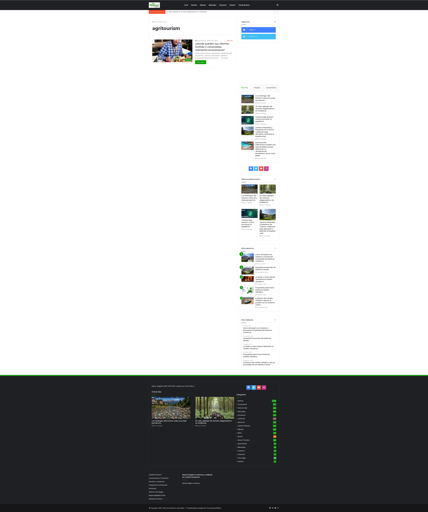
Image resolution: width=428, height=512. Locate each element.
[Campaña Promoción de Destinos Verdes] (247, 270)
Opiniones (241, 422)
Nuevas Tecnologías (156, 492)
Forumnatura (242, 404)
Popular (257, 88)
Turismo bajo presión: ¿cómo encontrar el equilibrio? (184, 12)
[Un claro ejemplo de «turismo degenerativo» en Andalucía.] (247, 109)
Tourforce (241, 451)
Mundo (240, 436)
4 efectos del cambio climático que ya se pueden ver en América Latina (265, 301)
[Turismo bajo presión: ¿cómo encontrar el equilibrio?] (247, 120)
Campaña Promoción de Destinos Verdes (265, 268)
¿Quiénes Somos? (155, 475)
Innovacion (242, 415)
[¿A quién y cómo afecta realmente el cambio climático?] (247, 279)
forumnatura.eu (201, 40)
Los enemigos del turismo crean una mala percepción (265, 98)
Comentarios (271, 88)
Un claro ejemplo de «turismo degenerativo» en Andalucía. (265, 108)
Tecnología (241, 458)
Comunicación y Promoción (159, 478)
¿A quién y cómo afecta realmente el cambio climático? (265, 279)
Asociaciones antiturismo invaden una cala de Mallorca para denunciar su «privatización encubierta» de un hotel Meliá (265, 149)
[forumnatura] (154, 5)
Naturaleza (241, 411)
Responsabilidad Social (157, 495)
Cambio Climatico (244, 426)
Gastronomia (242, 444)
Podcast (232, 5)
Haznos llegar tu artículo (191, 483)
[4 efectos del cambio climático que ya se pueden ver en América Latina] (247, 300)
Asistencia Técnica (155, 499)
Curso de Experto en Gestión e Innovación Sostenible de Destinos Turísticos (265, 258)
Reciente (244, 88)
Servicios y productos (156, 481)
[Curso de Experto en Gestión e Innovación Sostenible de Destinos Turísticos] (247, 258)
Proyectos (222, 5)
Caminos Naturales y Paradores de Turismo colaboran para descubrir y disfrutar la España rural (264, 132)
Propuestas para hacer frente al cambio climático (264, 290)
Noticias (194, 5)
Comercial (241, 419)
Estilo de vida (242, 408)
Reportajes (212, 5)
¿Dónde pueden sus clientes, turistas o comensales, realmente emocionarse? (212, 46)
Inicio (186, 5)
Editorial (203, 5)
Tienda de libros (243, 5)
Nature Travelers (244, 440)
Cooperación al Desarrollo (158, 485)
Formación (152, 488)
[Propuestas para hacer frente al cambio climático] (247, 290)
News (240, 433)
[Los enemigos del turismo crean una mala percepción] (247, 99)
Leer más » (200, 62)
